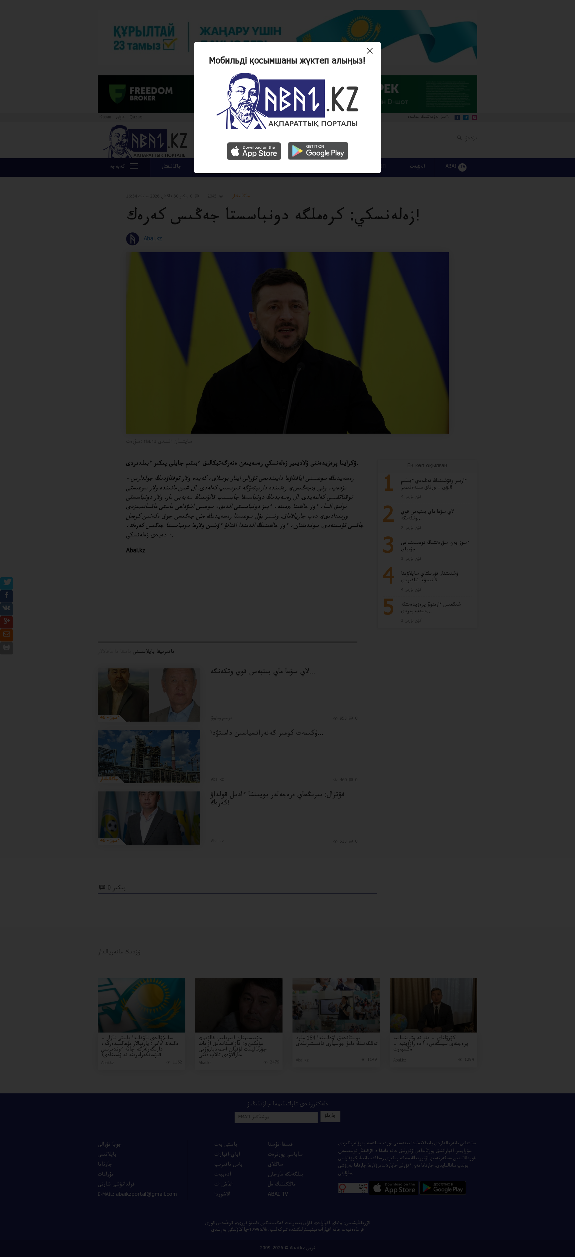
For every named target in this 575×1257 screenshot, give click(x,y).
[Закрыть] (371, 53)
